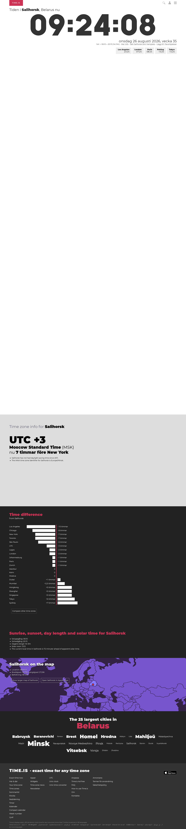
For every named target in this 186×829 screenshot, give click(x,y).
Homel (89, 736)
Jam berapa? (106, 825)
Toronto (12, 538)
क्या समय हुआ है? (32, 825)
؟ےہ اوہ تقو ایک (158, 825)
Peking (160, 51)
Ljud (11, 817)
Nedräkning (14, 799)
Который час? (85, 825)
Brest (71, 736)
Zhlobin (105, 750)
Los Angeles (123, 51)
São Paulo (13, 542)
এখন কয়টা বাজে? (75, 825)
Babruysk (21, 736)
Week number (15, 814)
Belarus (93, 726)
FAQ (73, 785)
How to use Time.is (79, 789)
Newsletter (35, 789)
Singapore (13, 595)
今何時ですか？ (131, 825)
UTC (11, 546)
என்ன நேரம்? (148, 825)
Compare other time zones (24, 611)
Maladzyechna (166, 736)
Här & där (13, 781)
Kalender (13, 806)
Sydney (12, 603)
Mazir (21, 743)
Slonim (142, 743)
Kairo (11, 572)
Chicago (12, 530)
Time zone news (37, 785)
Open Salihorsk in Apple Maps (55, 680)
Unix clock (53, 781)
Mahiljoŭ (145, 736)
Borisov (60, 736)
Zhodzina (114, 750)
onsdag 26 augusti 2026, (148, 41)
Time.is (16, 3)
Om (73, 792)
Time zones (14, 789)
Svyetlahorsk (162, 743)
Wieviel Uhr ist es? (118, 825)
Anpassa (75, 778)
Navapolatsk (59, 743)
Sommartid (14, 792)
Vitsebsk (77, 750)
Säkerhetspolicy (100, 785)
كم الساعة (67, 825)
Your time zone (15, 785)
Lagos (12, 550)
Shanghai (13, 591)
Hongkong (14, 587)
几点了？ (24, 825)
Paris (149, 51)
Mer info (124, 44)
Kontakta (75, 796)
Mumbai (13, 583)
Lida (130, 736)
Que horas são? (96, 825)
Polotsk (109, 743)
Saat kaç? (140, 825)
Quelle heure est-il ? (56, 825)
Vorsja (94, 750)
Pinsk (99, 743)
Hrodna (108, 736)
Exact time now (16, 778)
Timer (11, 803)
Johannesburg (15, 558)
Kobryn (122, 736)
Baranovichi (44, 736)
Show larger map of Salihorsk (25, 680)
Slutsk (150, 743)
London (138, 51)
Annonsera (97, 778)
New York (13, 534)
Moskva (12, 576)
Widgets (34, 781)
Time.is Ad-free (78, 781)
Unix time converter (58, 785)
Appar (33, 778)
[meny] (175, 3)
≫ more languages (15, 827)
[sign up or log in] (169, 4)
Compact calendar (17, 810)
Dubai (12, 580)
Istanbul (12, 569)
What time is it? (14, 825)
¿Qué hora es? (43, 825)
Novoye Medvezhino (80, 743)
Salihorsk (131, 743)
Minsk (39, 743)
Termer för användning (103, 781)
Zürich (12, 565)
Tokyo (172, 51)
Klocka (12, 796)
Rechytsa (119, 743)
